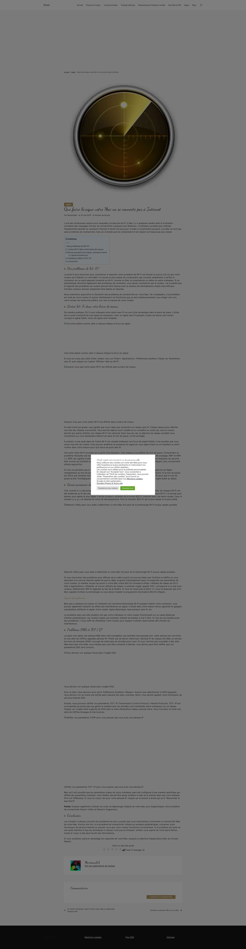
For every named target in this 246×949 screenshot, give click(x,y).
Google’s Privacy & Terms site (110, 483)
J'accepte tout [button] (127, 488)
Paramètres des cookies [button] (107, 488)
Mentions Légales (135, 479)
